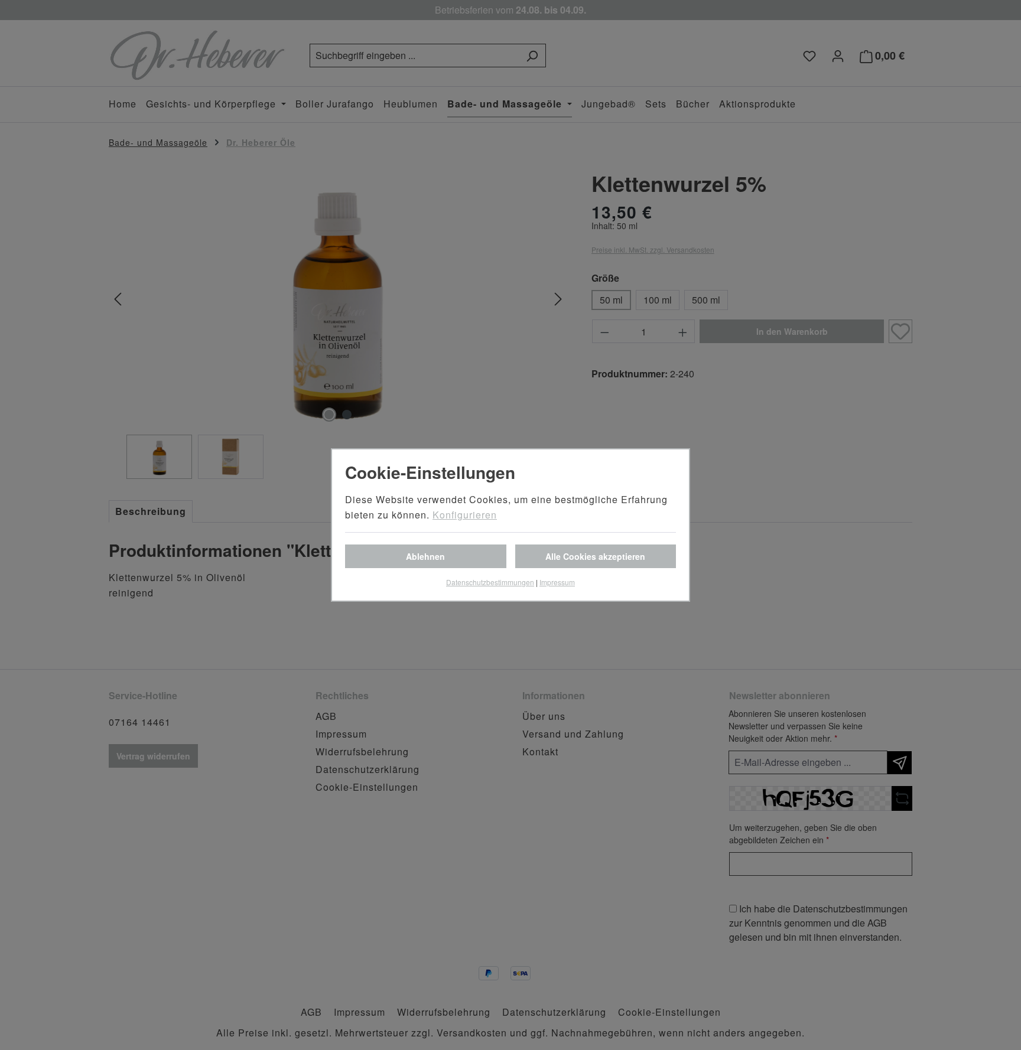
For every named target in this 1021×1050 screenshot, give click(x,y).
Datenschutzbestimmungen (490, 582)
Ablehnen (425, 556)
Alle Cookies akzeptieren (595, 556)
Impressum (557, 582)
